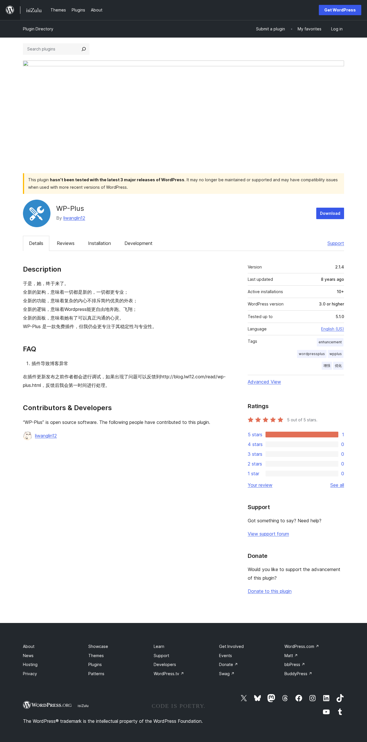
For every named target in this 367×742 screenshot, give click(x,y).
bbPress (294, 664)
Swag (227, 673)
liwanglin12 (74, 218)
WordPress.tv (169, 673)
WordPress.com (301, 646)
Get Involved (231, 646)
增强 (326, 365)
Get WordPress (340, 9)
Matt (291, 655)
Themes (96, 655)
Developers (165, 664)
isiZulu (83, 705)
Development (138, 243)
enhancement (330, 342)
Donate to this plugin (270, 591)
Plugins (95, 664)
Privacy (30, 673)
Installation (99, 243)
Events (225, 655)
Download (330, 213)
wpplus (335, 354)
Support (335, 243)
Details (36, 243)
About (28, 646)
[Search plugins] (83, 49)
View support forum (268, 534)
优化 (338, 365)
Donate (228, 664)
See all (337, 485)
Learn (159, 646)
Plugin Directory (38, 28)
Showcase (98, 646)
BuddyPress (298, 673)
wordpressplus (312, 354)
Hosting (30, 664)
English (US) (332, 328)
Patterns (96, 673)
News (28, 655)
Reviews (66, 243)
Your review (260, 485)
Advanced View (264, 382)
